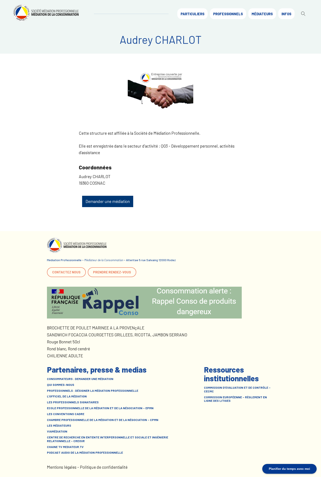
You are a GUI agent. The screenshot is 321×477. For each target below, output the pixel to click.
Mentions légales (61, 467)
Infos (286, 14)
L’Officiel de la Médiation (67, 396)
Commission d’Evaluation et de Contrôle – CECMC (237, 389)
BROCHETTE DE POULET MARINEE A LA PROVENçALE (95, 327)
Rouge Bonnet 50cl (63, 341)
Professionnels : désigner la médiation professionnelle (92, 390)
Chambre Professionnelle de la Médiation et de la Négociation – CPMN (102, 420)
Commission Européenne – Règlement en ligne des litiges (235, 399)
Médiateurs (262, 14)
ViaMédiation (57, 431)
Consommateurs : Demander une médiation (80, 379)
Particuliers (192, 14)
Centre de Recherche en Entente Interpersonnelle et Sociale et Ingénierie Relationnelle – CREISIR (107, 439)
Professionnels (228, 14)
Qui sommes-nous (60, 385)
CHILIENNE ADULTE (65, 355)
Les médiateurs (59, 425)
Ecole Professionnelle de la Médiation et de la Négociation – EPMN (100, 408)
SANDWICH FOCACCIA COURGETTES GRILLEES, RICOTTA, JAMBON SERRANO (117, 334)
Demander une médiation (108, 201)
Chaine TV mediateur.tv (65, 447)
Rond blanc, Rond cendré (68, 348)
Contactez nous (66, 272)
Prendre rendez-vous (112, 272)
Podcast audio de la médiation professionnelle (85, 452)
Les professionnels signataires (73, 402)
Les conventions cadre (65, 414)
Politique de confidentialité (104, 467)
